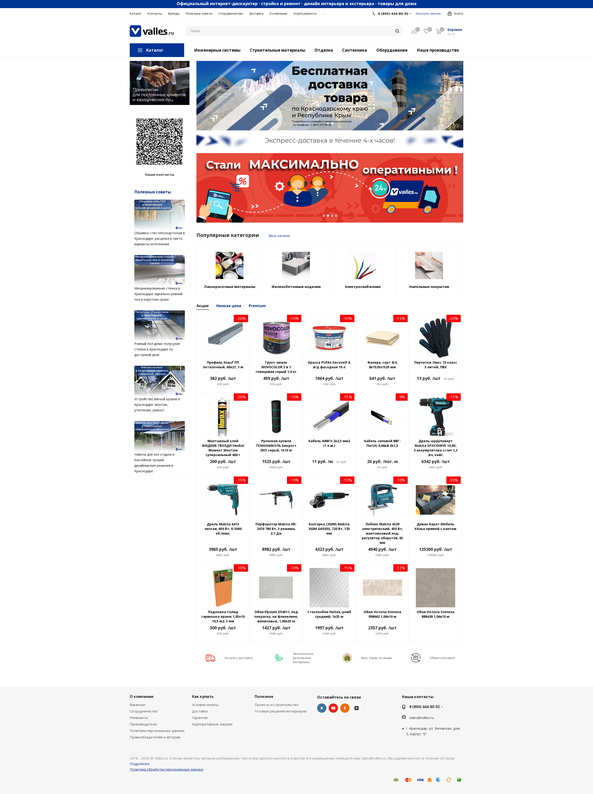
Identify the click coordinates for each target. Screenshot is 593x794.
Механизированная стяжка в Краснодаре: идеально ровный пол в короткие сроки (158, 294)
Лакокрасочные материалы (229, 286)
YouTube (333, 708)
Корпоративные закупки (212, 724)
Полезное (264, 696)
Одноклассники (345, 708)
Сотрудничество (144, 711)
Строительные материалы (277, 50)
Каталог (154, 50)
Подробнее (139, 763)
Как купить (203, 696)
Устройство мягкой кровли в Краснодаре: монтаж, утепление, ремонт (157, 404)
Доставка (200, 711)
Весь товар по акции (376, 658)
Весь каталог (279, 235)
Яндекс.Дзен (356, 708)
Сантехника (354, 50)
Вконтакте (321, 708)
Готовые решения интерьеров (280, 711)
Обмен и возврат (442, 658)
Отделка (324, 50)
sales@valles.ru (421, 717)
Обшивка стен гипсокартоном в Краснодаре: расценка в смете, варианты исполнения (159, 238)
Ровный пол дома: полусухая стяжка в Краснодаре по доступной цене (157, 349)
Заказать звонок (428, 13)
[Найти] (397, 31)
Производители (143, 724)
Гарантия (200, 717)
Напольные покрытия (429, 286)
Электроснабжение (363, 286)
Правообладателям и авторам (155, 737)
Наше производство (438, 50)
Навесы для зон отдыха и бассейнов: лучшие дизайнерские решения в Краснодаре (154, 462)
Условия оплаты (205, 704)
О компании (141, 696)
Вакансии (137, 704)
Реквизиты (139, 717)
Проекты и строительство (277, 704)
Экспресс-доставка (238, 658)
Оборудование (391, 50)
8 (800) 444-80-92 (393, 13)
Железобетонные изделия (296, 286)
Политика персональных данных (157, 730)
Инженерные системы (217, 50)
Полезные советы (152, 192)
